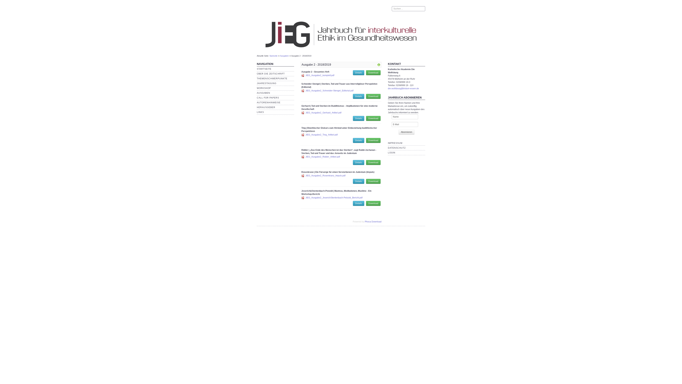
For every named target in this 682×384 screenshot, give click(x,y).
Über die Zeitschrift (271, 74)
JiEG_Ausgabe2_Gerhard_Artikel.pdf (323, 112)
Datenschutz (397, 148)
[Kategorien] (378, 64)
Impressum (395, 143)
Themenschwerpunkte (272, 78)
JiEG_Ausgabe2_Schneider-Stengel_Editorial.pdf (329, 90)
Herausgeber (266, 107)
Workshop (264, 88)
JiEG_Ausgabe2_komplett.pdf (319, 75)
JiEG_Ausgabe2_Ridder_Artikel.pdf (322, 157)
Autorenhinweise (268, 102)
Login (391, 152)
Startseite (273, 56)
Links (260, 112)
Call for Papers (268, 98)
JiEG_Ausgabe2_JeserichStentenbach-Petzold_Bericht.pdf (333, 197)
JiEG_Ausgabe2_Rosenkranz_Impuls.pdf (325, 175)
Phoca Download (373, 221)
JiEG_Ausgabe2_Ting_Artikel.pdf (321, 135)
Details (358, 72)
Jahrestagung (266, 83)
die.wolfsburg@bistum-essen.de (403, 88)
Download (373, 72)
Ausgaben (284, 56)
